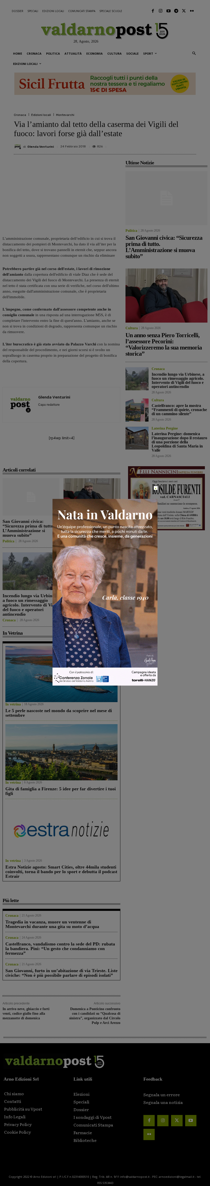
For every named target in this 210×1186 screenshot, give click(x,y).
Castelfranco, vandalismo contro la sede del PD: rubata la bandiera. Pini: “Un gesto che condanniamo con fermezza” (60, 948)
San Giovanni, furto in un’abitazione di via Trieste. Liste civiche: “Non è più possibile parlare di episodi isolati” (61, 973)
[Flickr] (192, 11)
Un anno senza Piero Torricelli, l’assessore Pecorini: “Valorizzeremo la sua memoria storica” (91, 528)
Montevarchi (65, 114)
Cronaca (20, 114)
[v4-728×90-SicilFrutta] (105, 84)
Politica (8, 541)
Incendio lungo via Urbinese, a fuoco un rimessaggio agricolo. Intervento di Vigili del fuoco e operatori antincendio (31, 605)
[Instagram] (160, 11)
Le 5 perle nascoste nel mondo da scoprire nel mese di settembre (58, 713)
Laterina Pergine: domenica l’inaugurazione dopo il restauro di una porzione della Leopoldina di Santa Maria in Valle (179, 442)
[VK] (167, 144)
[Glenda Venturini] (18, 147)
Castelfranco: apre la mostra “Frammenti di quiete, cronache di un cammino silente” (92, 602)
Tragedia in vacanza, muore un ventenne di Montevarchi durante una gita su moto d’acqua (52, 924)
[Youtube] (168, 11)
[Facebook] (153, 11)
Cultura (70, 541)
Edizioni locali (41, 114)
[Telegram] (176, 11)
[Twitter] (184, 11)
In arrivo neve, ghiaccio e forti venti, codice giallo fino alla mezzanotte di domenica (26, 1013)
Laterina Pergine (165, 428)
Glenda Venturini (40, 146)
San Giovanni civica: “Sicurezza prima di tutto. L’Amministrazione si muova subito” (28, 528)
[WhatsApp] (179, 144)
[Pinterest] (155, 144)
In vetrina (13, 704)
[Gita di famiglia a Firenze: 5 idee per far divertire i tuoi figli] (61, 752)
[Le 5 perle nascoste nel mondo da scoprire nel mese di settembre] (61, 674)
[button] (194, 53)
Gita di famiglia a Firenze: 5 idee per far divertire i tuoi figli (60, 791)
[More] (190, 144)
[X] (143, 144)
